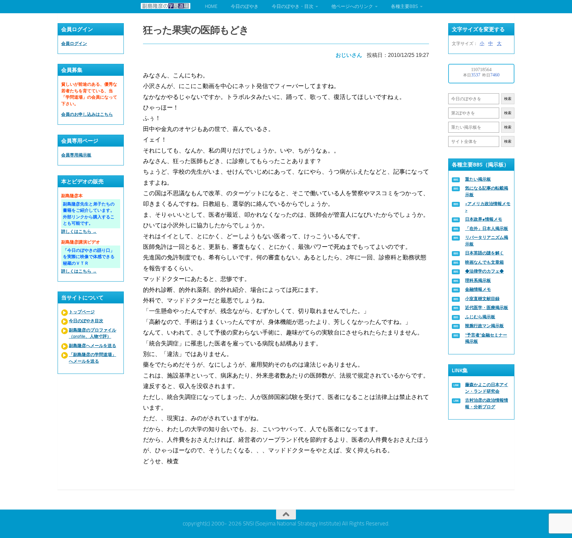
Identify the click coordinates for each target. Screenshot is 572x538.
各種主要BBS (404, 6)
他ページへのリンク (352, 6)
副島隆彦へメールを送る (92, 345)
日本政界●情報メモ (483, 219)
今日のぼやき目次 (86, 320)
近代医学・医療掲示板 (486, 307)
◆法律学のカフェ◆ (484, 271)
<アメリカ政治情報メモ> (487, 207)
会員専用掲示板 (76, 155)
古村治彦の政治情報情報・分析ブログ (486, 403)
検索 (507, 99)
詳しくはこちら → (79, 231)
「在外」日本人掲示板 (486, 228)
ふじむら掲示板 (480, 316)
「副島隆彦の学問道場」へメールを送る (92, 358)
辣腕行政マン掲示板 (484, 325)
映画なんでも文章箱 (484, 262)
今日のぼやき (245, 6)
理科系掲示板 (478, 280)
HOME (211, 6)
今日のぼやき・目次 (292, 6)
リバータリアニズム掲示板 (486, 241)
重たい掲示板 (478, 179)
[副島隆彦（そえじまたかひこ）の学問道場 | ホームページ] (165, 6)
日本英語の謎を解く (484, 252)
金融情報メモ (478, 289)
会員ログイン (74, 43)
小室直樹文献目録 (482, 298)
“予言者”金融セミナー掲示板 (486, 338)
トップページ (82, 311)
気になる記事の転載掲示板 (486, 191)
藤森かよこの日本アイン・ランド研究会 (486, 388)
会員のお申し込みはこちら (87, 114)
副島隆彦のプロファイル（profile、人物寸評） (92, 333)
